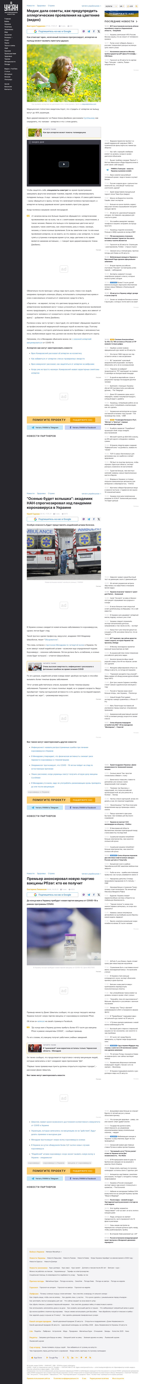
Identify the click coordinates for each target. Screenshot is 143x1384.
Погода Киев (89, 1330)
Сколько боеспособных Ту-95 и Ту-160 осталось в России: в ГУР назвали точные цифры (120, 341)
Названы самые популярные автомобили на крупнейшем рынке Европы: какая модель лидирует (121, 915)
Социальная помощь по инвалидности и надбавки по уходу (52, 1324)
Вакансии (8, 87)
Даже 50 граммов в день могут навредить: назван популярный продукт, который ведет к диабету (120, 396)
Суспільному (89, 118)
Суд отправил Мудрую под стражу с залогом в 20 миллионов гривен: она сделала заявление (122, 1048)
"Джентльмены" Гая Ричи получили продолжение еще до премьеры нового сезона (121, 807)
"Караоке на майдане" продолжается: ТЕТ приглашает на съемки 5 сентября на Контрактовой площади (121, 371)
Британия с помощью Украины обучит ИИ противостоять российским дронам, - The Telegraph (119, 388)
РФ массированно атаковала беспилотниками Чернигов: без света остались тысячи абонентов (119, 238)
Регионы (7, 37)
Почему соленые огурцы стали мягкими (55, 1342)
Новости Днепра (50, 1310)
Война (6, 21)
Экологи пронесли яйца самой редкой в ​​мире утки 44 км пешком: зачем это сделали (121, 661)
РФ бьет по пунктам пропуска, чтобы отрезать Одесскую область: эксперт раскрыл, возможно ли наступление (121, 464)
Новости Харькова (54, 1307)
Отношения (98, 1380)
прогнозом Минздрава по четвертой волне (65, 645)
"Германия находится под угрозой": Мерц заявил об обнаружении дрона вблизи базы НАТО (121, 676)
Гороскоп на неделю (82, 1336)
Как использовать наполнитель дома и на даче (47, 1357)
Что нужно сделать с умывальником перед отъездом (105, 1346)
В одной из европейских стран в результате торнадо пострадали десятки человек (120, 379)
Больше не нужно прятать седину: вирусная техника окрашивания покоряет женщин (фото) (121, 206)
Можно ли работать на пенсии (40, 1320)
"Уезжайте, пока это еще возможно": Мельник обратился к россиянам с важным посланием (121, 1001)
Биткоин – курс (113, 1316)
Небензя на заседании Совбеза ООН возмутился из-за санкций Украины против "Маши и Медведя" (121, 1193)
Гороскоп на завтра (65, 1336)
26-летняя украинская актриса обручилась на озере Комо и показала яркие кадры (119, 585)
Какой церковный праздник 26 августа (44, 1374)
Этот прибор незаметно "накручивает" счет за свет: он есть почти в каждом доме (121, 1210)
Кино (127, 1380)
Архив (6, 84)
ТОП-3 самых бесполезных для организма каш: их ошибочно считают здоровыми (119, 456)
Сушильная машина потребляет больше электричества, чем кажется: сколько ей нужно (119, 839)
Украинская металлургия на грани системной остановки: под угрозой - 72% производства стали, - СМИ (120, 413)
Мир (6, 32)
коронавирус (34, 1211)
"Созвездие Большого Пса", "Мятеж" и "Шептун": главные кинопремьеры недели (121, 422)
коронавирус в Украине (38, 816)
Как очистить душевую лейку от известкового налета (91, 1353)
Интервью (8, 74)
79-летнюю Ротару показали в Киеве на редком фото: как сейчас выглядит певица (121, 1056)
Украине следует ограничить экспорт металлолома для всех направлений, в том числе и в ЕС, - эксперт (121, 623)
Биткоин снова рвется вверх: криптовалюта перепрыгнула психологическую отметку (118, 986)
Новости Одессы (35, 1310)
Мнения (7, 77)
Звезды (107, 1380)
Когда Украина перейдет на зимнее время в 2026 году (112, 1307)
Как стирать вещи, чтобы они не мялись (44, 1346)
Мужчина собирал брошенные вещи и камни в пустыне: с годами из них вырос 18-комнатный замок (121, 490)
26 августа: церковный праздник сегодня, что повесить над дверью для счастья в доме (120, 215)
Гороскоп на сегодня (48, 1336)
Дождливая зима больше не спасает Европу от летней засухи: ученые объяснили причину (121, 1113)
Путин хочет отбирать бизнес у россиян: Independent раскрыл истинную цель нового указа (120, 45)
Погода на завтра (102, 1330)
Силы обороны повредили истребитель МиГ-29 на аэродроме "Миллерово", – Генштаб (119, 725)
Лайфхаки (33, 1342)
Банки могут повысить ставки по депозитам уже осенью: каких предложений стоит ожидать (120, 782)
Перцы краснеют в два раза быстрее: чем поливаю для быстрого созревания (119, 815)
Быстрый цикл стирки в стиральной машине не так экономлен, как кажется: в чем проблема (121, 1031)
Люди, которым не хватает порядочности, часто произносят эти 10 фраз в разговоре (120, 1219)
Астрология (56, 1380)
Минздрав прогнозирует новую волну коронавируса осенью (58, 1188)
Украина (7, 24)
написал (40, 1045)
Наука (6, 43)
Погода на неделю (118, 1330)
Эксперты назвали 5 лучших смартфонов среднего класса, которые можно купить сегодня (120, 276)
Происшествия (10, 53)
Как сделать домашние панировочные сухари (80, 1364)
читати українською (91, 6)
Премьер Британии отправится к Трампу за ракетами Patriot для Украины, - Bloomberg (121, 1265)
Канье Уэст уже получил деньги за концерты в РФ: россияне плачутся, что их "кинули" (121, 632)
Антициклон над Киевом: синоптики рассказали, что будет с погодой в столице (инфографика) (121, 1176)
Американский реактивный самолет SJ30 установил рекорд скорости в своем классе (121, 716)
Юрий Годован (33, 514)
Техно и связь (9, 45)
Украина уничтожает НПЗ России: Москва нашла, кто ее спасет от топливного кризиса (121, 37)
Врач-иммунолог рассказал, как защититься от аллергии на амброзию (62, 364)
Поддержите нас (121, 14)
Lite (31, 1380)
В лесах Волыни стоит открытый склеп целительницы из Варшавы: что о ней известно (121, 609)
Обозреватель (51, 639)
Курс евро (66, 1316)
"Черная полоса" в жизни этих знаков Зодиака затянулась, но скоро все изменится (121, 906)
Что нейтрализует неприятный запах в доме (117, 1357)
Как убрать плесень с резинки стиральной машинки (49, 1353)
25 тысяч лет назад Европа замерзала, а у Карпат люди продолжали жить (120, 1039)
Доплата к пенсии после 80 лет (94, 1316)
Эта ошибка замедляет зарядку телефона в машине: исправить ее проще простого (120, 223)
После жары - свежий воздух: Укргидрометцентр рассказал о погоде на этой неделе (121, 1202)
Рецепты (37, 1380)
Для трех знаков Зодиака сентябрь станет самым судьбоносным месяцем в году (121, 684)
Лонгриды (8, 79)
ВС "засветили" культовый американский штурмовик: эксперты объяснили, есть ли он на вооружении (119, 362)
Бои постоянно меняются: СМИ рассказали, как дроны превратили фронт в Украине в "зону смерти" (121, 1248)
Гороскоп (33, 1336)
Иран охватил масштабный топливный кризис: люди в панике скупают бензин (121, 177)
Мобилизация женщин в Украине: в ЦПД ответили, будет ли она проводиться (120, 1138)
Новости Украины (37, 1307)
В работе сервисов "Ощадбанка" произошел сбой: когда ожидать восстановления (120, 430)
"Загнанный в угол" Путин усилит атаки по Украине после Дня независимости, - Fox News (120, 1153)
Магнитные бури (52, 1330)
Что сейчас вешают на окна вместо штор (80, 1349)
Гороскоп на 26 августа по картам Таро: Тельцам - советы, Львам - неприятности (120, 62)
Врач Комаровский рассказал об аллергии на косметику (56, 353)
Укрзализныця (59, 1320)
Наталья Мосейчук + (54, 1300)
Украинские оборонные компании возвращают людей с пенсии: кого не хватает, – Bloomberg (120, 1065)
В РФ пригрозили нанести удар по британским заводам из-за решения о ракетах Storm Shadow (120, 1162)
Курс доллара (54, 1316)
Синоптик (78, 1330)
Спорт (6, 40)
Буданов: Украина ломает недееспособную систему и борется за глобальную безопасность (120, 898)
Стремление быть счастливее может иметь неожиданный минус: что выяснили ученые (121, 969)
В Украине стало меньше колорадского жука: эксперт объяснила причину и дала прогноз (120, 978)
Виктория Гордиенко (36, 26)
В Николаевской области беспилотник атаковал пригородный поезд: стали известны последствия (121, 830)
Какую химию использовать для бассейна (81, 1360)
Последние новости (119, 21)
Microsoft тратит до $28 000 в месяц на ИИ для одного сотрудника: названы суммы (121, 439)
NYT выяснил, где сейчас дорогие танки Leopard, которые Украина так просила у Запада (121, 640)
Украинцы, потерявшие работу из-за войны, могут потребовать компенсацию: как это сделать (121, 405)
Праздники (73, 1380)
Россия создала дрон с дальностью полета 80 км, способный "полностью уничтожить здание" (121, 185)
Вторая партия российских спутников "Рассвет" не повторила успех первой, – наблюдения (120, 268)
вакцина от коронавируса (79, 1211)
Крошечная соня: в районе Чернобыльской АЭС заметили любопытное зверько (121, 866)
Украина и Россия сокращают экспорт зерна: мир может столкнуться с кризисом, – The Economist (121, 1185)
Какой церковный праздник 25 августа (68, 1370)
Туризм (7, 59)
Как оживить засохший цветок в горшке (82, 1357)
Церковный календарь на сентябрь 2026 (77, 1374)
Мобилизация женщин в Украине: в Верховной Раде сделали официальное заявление (121, 259)
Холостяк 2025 (117, 1380)
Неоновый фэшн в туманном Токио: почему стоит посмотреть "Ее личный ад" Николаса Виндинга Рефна (121, 889)
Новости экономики (38, 1316)
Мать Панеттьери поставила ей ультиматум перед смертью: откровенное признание (121, 708)
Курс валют (76, 1316)
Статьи (7, 71)
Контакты (8, 89)
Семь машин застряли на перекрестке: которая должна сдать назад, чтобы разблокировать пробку (121, 1227)
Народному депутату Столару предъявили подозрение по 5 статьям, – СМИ (120, 881)
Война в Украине (36, 1300)
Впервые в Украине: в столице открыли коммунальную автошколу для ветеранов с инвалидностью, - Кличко (120, 481)
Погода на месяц (66, 1330)
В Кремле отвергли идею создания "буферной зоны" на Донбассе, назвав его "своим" (121, 447)
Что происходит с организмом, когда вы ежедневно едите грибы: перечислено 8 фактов (121, 1257)
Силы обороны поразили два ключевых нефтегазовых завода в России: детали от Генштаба (121, 857)
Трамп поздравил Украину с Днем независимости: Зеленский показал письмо (120, 767)
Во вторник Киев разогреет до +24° (123, 1234)
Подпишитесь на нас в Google (54, 31)
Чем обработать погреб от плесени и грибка (115, 1360)
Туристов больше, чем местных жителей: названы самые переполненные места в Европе (121, 473)
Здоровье (8, 56)
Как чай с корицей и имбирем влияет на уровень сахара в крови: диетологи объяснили (119, 154)
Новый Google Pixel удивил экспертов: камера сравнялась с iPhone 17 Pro (121, 699)
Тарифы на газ (82, 1324)
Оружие (7, 51)
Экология (8, 35)
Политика (8, 27)
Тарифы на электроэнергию (78, 1320)
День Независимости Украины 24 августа (111, 1374)
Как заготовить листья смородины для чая (45, 1349)
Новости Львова (69, 1307)
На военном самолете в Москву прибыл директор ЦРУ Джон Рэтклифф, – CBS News (121, 54)
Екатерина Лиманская (36, 914)
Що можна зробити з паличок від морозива (46, 1360)
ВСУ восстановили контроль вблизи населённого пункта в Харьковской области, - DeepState (121, 28)
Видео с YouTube (10, 69)
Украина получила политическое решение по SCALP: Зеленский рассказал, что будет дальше (121, 498)
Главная (7, 19)
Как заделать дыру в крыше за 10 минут (45, 1364)
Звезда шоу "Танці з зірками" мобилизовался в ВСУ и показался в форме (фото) (121, 1010)
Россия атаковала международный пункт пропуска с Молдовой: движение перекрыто (121, 1240)
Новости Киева (83, 1307)
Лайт (6, 48)
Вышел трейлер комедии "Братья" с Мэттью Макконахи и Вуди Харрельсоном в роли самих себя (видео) (121, 162)
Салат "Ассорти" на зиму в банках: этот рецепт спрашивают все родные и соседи (120, 600)
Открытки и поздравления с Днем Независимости (104, 1370)
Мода (65, 1380)
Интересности (9, 62)
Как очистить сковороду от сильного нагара (90, 1342)
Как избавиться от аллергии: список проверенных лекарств (58, 359)
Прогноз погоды (36, 1330)
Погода (7, 64)
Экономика (8, 29)
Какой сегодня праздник (40, 1370)
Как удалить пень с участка (72, 1346)
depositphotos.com (89, 104)
